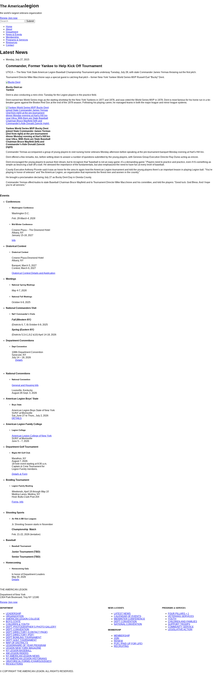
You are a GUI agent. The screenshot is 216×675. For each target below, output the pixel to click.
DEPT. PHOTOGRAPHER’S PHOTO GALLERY (31, 627)
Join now (12, 18)
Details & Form (19, 474)
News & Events (14, 34)
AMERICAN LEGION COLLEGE (23, 619)
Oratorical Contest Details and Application (33, 273)
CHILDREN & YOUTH (17, 624)
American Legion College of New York (32, 435)
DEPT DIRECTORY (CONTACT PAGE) (27, 632)
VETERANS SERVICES (181, 616)
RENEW (118, 641)
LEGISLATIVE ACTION (180, 629)
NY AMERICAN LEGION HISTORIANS (26, 658)
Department (12, 32)
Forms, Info (17, 502)
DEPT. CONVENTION (17, 629)
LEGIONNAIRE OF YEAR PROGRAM (26, 645)
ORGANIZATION (15, 616)
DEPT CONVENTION (125, 621)
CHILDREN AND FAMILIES (182, 621)
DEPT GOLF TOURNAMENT (21, 640)
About (9, 29)
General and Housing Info (25, 385)
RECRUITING (121, 646)
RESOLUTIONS (14, 664)
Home (9, 26)
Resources (11, 42)
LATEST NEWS (122, 613)
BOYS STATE (13, 621)
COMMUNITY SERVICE (181, 627)
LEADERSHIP (13, 613)
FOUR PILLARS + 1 (178, 613)
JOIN (116, 638)
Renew (3, 18)
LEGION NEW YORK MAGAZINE (23, 648)
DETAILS (17, 418)
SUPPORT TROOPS (179, 624)
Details (19, 360)
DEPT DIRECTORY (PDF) (20, 634)
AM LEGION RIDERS (17, 653)
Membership (12, 37)
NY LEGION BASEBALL (19, 650)
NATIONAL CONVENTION (128, 624)
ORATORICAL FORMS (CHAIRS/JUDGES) (29, 661)
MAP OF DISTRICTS (17, 642)
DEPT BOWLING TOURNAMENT (23, 637)
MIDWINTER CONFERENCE (129, 619)
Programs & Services (17, 40)
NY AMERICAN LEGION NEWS (23, 656)
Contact (10, 45)
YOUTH (172, 619)
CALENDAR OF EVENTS (127, 616)
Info (14, 240)
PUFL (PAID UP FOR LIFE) (128, 643)
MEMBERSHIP (122, 635)
